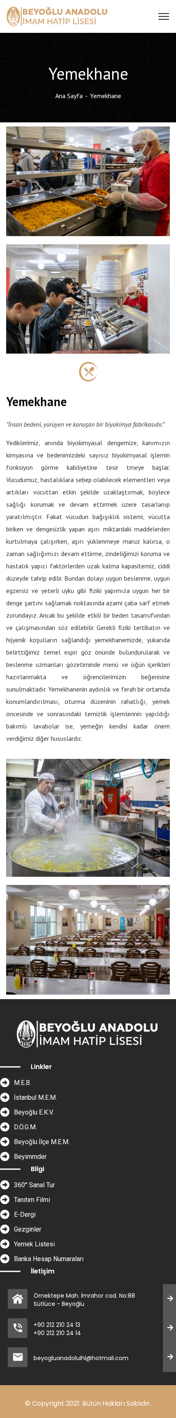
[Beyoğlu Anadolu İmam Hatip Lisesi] (57, 15)
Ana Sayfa (69, 96)
